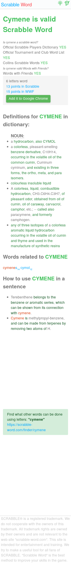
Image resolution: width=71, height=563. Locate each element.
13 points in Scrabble (22, 86)
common (17, 162)
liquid (47, 182)
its (43, 307)
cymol (26, 267)
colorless (21, 146)
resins (55, 245)
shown (27, 307)
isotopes (37, 224)
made (33, 323)
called (42, 209)
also (39, 141)
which (60, 302)
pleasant (17, 198)
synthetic (43, 245)
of (54, 156)
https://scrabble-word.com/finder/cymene (26, 427)
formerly (45, 214)
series (49, 302)
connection (55, 307)
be (19, 307)
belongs (40, 296)
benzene (17, 151)
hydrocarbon (24, 141)
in (27, 156)
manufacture (21, 245)
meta (42, 172)
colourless (19, 182)
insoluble (35, 182)
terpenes (54, 323)
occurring (18, 156)
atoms (38, 328)
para (58, 172)
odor (28, 198)
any (14, 224)
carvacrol (53, 203)
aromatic (17, 230)
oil (50, 156)
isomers (17, 177)
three (55, 167)
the (32, 156)
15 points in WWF (20, 91)
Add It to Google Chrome (28, 99)
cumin (30, 162)
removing (18, 328)
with (14, 312)
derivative (33, 151)
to (48, 296)
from (52, 198)
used (39, 240)
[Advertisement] (35, 370)
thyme (22, 240)
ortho (32, 172)
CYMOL (49, 141)
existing (40, 167)
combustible (49, 188)
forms (15, 172)
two (29, 328)
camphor (17, 209)
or (27, 302)
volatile (41, 156)
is (26, 317)
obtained (41, 198)
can (14, 307)
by (64, 323)
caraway (37, 203)
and (30, 167)
